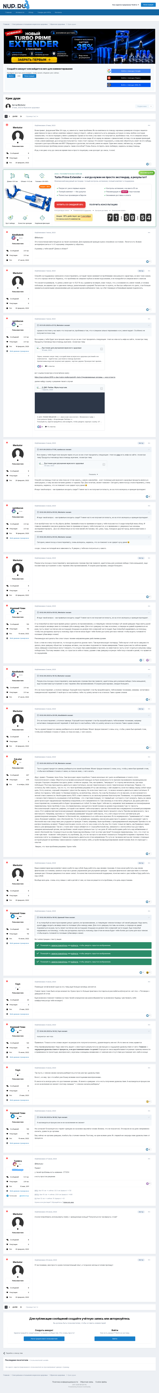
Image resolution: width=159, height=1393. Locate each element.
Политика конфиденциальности (65, 1382)
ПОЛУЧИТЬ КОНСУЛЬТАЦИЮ (103, 204)
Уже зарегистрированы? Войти (125, 5)
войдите (74, 945)
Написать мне (68, 1202)
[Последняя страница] (21, 116)
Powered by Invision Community (79, 1387)
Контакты (58, 12)
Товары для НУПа (44, 12)
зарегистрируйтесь (59, 945)
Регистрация (148, 5)
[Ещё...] (149, 125)
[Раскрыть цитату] (38, 325)
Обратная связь (86, 1382)
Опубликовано (45, 125)
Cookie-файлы (101, 1382)
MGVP (124, 192)
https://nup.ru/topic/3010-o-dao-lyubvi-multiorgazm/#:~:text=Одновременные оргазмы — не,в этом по (75, 377)
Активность (20, 12)
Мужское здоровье (32, 108)
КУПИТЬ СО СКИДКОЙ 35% (70, 204)
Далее (14, 116)
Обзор (31, 12)
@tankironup (24, 1196)
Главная (8, 12)
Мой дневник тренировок (19, 351)
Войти (11, 76)
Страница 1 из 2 (31, 116)
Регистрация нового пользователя (44, 1339)
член (118, 455)
